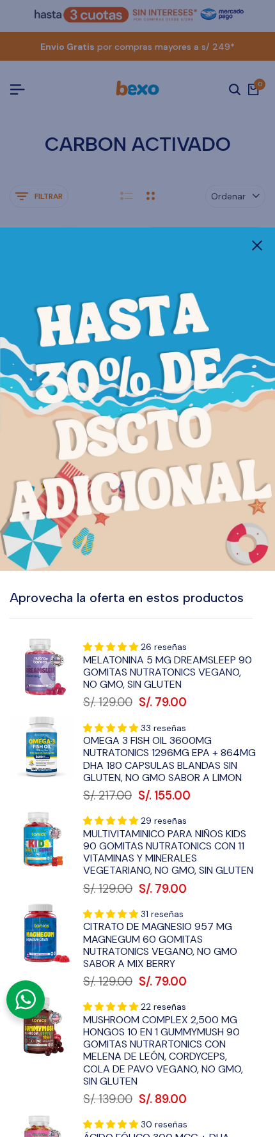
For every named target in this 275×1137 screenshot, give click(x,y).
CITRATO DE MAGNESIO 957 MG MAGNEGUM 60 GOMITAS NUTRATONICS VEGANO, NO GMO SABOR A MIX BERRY (160, 945)
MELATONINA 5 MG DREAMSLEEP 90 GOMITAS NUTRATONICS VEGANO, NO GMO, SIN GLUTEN (167, 672)
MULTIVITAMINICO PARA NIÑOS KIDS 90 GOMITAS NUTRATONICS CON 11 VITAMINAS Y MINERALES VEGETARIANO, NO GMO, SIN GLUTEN (168, 852)
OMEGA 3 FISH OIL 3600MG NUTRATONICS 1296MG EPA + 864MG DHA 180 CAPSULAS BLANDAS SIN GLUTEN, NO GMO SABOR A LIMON (169, 759)
